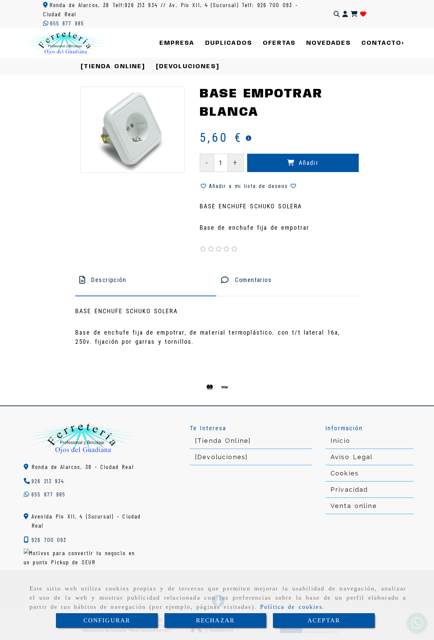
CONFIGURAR (107, 620)
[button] (345, 14)
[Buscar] (336, 14)
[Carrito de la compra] (354, 14)
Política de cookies (291, 606)
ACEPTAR (324, 620)
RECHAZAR (215, 620)
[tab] (145, 279)
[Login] (363, 14)
